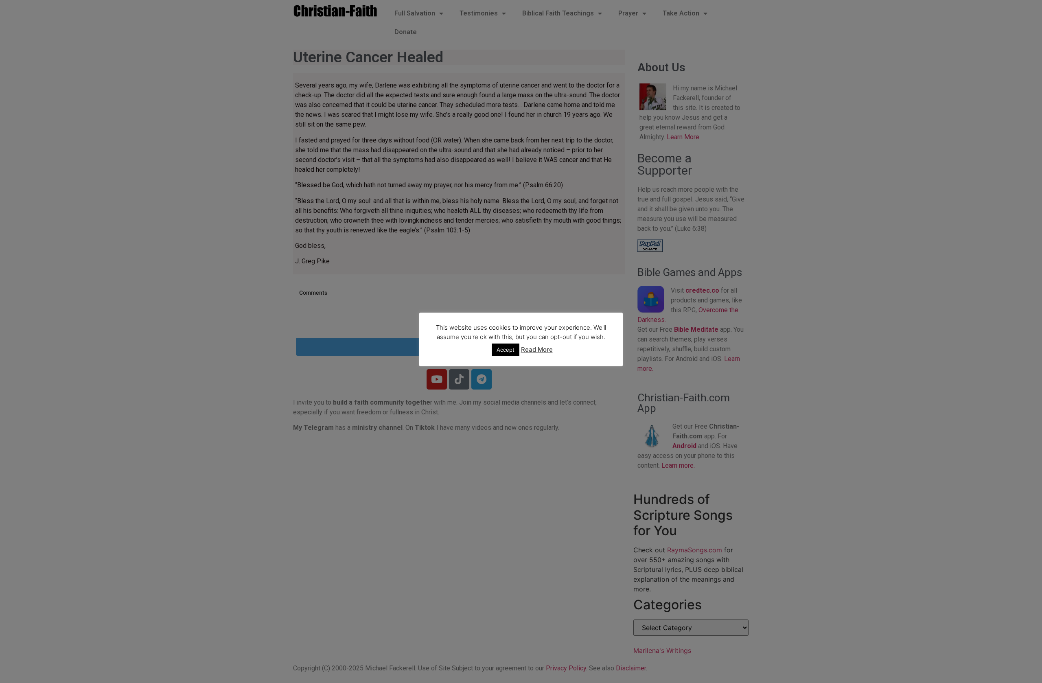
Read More (537, 349)
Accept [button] (505, 349)
